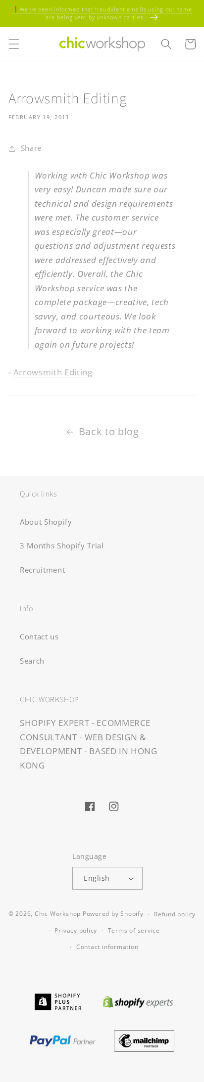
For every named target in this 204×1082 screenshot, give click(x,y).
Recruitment (42, 570)
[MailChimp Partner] (144, 1039)
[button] (13, 44)
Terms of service (134, 930)
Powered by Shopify (113, 914)
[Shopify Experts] (138, 1000)
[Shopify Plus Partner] (58, 1000)
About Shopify (46, 522)
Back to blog (109, 431)
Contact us (39, 636)
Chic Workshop (58, 914)
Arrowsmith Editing (53, 372)
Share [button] (31, 148)
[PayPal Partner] (62, 1039)
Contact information (107, 947)
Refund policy (175, 914)
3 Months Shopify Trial (62, 546)
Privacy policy (75, 930)
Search (32, 661)
